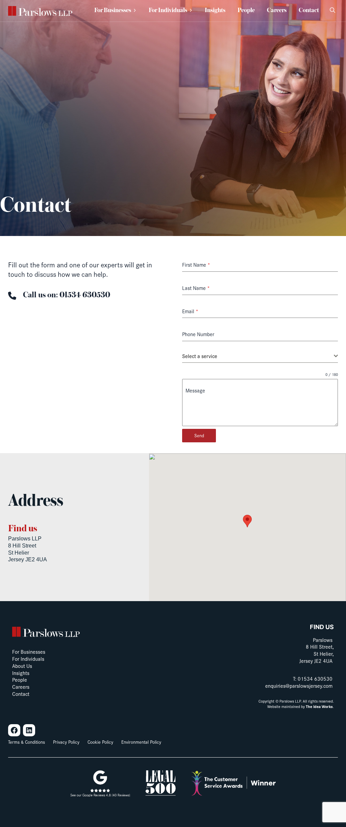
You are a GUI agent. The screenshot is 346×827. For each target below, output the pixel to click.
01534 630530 (315, 678)
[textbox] (258, 356)
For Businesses (112, 10)
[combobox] (260, 356)
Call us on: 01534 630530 (66, 295)
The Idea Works (319, 706)
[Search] (332, 10)
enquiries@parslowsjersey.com (298, 685)
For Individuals (168, 10)
